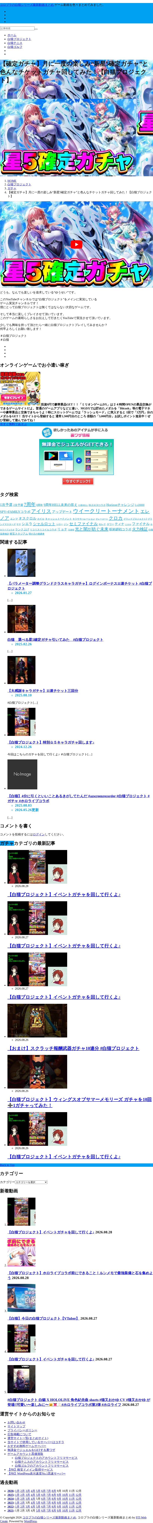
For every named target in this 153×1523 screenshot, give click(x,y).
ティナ (119, 524)
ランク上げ (22, 529)
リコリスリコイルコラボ (43, 529)
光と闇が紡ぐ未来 (91, 529)
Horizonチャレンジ (120, 505)
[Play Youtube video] (76, 244)
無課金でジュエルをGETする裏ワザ (31, 1450)
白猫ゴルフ (14, 46)
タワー (110, 524)
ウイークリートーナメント (106, 511)
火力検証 (140, 529)
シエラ (27, 524)
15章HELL (83, 505)
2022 (10, 1506)
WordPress (30, 1521)
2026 (10, 1491)
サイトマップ (16, 1426)
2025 (10, 1494)
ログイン (39, 834)
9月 (59, 1494)
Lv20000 (139, 505)
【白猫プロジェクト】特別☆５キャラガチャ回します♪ (50, 742)
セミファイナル (83, 523)
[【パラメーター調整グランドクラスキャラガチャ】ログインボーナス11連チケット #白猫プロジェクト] (21, 575)
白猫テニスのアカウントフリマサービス (42, 1461)
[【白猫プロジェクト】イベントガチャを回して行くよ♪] (21, 1224)
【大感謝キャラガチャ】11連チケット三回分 (42, 691)
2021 (10, 1510)
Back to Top (7, 1165)
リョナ (62, 529)
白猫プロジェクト (19, 39)
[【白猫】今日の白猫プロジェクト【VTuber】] (21, 1311)
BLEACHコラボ (97, 505)
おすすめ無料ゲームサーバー (26, 1446)
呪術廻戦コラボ (120, 529)
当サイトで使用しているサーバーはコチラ (35, 1442)
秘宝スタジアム (19, 533)
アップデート (62, 512)
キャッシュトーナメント (58, 518)
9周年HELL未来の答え (60, 505)
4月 (33, 1491)
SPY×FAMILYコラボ (15, 512)
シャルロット (44, 524)
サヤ (18, 524)
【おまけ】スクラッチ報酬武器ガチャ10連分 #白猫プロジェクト (73, 1048)
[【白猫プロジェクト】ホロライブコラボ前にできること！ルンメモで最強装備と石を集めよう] (21, 1265)
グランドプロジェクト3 (135, 519)
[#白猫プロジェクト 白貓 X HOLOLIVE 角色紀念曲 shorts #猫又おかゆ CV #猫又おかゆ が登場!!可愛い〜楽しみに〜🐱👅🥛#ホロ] (21, 1392)
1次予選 (6, 505)
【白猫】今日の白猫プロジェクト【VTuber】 (43, 1318)
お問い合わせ (16, 1422)
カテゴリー (7, 1182)
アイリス (41, 511)
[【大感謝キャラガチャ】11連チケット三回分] (21, 683)
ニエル (128, 524)
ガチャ (11, 93)
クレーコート (102, 519)
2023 (10, 1502)
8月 (54, 1491)
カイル (40, 518)
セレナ (102, 524)
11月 (72, 1494)
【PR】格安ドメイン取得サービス (30, 1469)
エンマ (14, 518)
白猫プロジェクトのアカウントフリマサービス (46, 1457)
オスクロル (27, 518)
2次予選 (18, 504)
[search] (36, 29)
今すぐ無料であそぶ (13, 424)
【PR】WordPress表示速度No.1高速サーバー (36, 1473)
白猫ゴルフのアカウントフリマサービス (42, 1465)
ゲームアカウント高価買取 (25, 1453)
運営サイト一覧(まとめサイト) (27, 1438)
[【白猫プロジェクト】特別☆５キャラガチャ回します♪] (21, 734)
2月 (22, 1491)
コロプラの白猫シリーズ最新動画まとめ (49, 1517)
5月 (38, 1491)
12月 (79, 1494)
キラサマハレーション (84, 519)
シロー (59, 524)
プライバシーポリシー (22, 1430)
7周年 (30, 504)
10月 (65, 1494)
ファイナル (141, 524)
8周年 (39, 505)
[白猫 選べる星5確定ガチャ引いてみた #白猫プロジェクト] (21, 632)
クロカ (116, 518)
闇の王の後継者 (36, 533)
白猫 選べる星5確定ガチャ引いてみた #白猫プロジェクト (55, 640)
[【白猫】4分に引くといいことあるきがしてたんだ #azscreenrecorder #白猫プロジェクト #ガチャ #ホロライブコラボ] (22, 788)
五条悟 (71, 530)
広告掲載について (19, 1434)
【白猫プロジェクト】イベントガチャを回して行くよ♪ (64, 894)
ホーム (11, 35)
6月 (43, 1491)
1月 (17, 1491)
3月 (28, 1491)
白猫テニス (14, 43)
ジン (66, 524)
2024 (10, 1498)
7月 (48, 1491)
